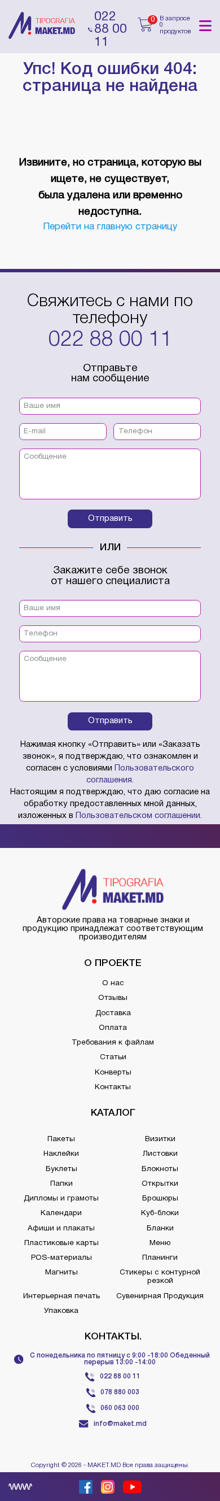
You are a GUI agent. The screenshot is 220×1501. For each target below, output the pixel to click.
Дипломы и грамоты (61, 1198)
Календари (61, 1213)
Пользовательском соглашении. (139, 816)
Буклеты (61, 1169)
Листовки (160, 1154)
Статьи (113, 1057)
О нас (113, 983)
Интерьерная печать (61, 1296)
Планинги (160, 1257)
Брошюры (160, 1198)
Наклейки (61, 1154)
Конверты (113, 1072)
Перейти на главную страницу (110, 227)
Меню (159, 1243)
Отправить (110, 519)
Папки (61, 1183)
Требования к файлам (113, 1042)
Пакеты (61, 1139)
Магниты (61, 1272)
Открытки (160, 1183)
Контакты (113, 1087)
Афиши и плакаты (61, 1228)
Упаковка (61, 1311)
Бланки (160, 1228)
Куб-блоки (160, 1213)
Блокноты (160, 1169)
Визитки (160, 1139)
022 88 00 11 (110, 340)
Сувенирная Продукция (160, 1296)
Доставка (113, 1013)
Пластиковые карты (61, 1243)
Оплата (113, 1028)
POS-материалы (61, 1257)
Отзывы (112, 998)
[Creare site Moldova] (20, 1486)
